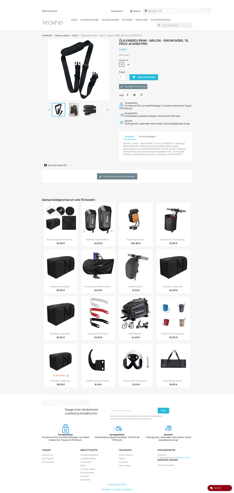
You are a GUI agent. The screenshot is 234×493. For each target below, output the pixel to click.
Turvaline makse (87, 469)
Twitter (174, 10)
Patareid (127, 19)
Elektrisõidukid (160, 19)
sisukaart (84, 476)
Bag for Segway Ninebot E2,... (60, 239)
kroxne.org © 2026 (117, 484)
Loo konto (123, 462)
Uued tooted (48, 458)
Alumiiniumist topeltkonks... (136, 380)
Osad (74, 19)
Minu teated (124, 465)
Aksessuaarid (110, 19)
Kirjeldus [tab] (129, 136)
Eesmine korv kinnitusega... (173, 239)
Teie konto (125, 450)
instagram (128, 489)
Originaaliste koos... (136, 239)
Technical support (166, 465)
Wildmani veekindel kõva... (98, 239)
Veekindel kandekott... (173, 380)
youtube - (118, 489)
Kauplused (85, 479)
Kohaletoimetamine (89, 455)
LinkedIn (202, 10)
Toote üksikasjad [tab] (147, 136)
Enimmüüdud (48, 462)
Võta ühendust (49, 11)
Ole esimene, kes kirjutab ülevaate (119, 176)
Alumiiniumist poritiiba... (98, 333)
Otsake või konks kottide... (98, 380)
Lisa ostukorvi (143, 77)
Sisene (122, 458)
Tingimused (85, 462)
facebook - (107, 489)
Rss (179, 10)
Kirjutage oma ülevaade (135, 86)
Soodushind (47, 455)
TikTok (208, 10)
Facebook (168, 10)
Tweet (134, 95)
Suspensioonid (89, 19)
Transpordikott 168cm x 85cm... (98, 286)
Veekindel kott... (135, 286)
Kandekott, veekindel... (173, 286)
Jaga (127, 95)
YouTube (184, 10)
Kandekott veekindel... (60, 286)
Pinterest (190, 10)
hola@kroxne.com (181, 457)
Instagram (196, 10)
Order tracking (126, 455)
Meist (83, 465)
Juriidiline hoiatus (88, 458)
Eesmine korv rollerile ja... (173, 333)
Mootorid (142, 19)
